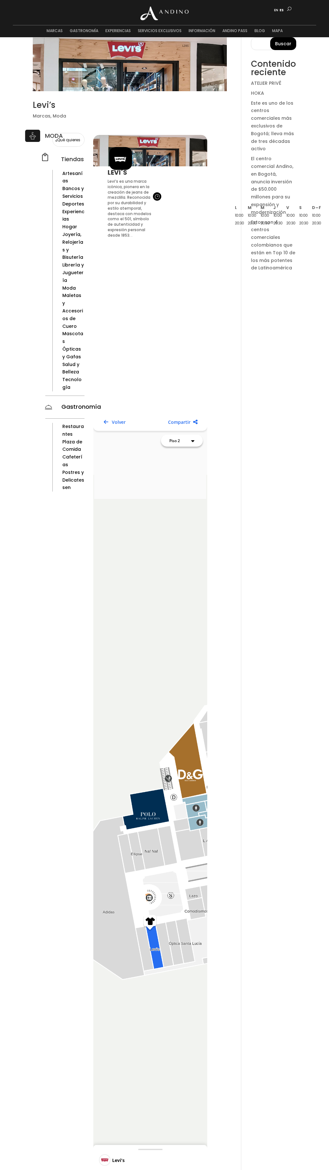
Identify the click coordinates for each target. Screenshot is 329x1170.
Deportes (73, 204)
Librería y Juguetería (73, 273)
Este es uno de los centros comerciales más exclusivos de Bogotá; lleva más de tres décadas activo (272, 126)
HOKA (257, 93)
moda (54, 136)
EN (276, 10)
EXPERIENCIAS (118, 31)
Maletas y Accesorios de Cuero (72, 310)
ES (282, 10)
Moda (59, 116)
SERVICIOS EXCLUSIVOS (160, 31)
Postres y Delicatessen (73, 480)
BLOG (259, 31)
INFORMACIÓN (202, 31)
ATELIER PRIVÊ (266, 83)
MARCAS (55, 31)
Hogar (69, 226)
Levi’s (44, 105)
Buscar (283, 43)
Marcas (41, 116)
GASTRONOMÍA (84, 31)
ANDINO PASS (234, 31)
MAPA (277, 31)
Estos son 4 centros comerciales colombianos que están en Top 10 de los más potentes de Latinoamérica (273, 245)
